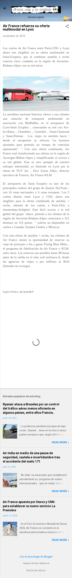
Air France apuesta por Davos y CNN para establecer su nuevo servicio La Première (29, 506)
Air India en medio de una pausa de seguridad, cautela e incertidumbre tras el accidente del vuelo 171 (31, 457)
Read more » (60, 442)
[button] (67, 26)
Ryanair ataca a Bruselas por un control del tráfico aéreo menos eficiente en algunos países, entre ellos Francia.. (31, 408)
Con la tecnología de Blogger (36, 556)
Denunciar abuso (36, 570)
